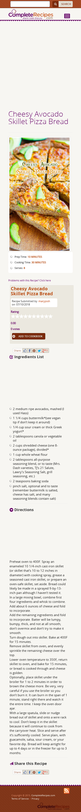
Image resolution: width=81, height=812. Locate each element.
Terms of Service (20, 798)
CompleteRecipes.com (43, 795)
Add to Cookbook (30, 336)
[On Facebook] (30, 350)
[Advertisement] (40, 66)
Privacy (35, 798)
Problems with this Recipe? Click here (29, 280)
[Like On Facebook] (25, 350)
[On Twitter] (39, 350)
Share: (17, 350)
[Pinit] (34, 350)
